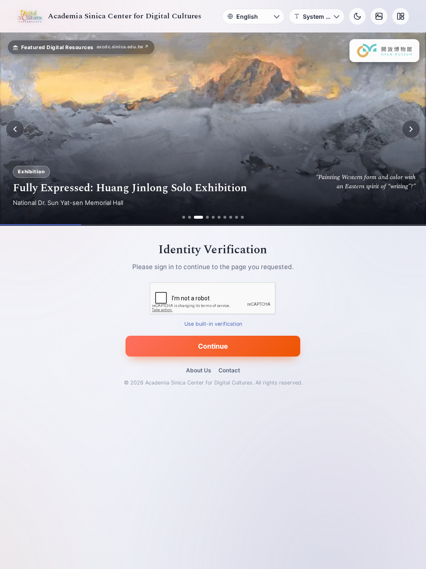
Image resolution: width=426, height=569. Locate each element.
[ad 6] (219, 217)
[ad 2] (189, 217)
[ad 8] (230, 217)
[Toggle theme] (357, 16)
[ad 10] (242, 217)
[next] (411, 129)
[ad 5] (213, 217)
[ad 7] (224, 217)
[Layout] (400, 16)
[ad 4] (207, 217)
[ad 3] (198, 217)
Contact (229, 370)
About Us (198, 370)
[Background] (379, 16)
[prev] (15, 129)
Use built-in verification (213, 324)
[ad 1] (183, 217)
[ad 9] (236, 217)
